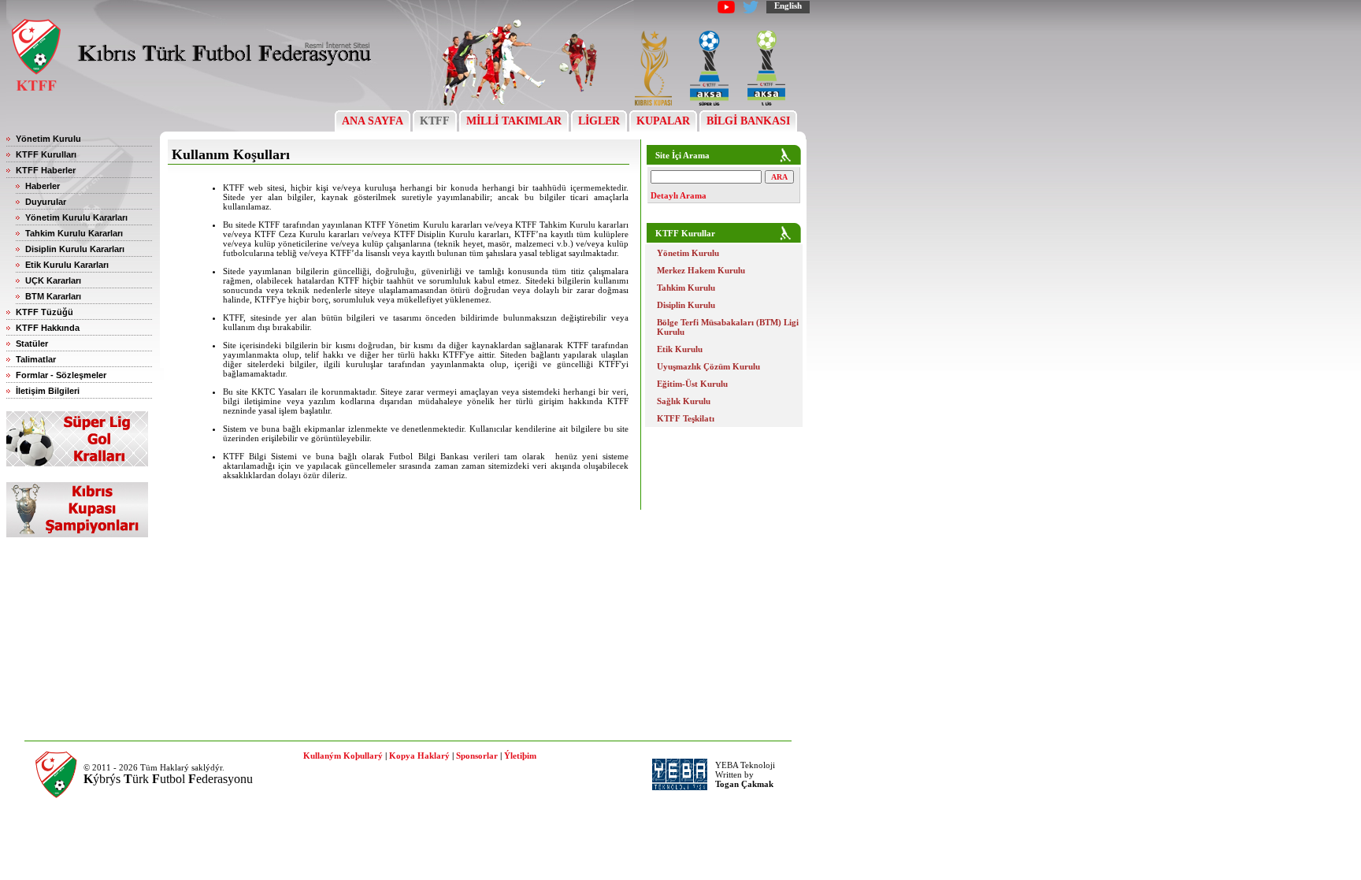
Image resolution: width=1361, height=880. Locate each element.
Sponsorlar (477, 755)
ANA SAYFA (372, 121)
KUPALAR (663, 121)
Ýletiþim (520, 755)
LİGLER (599, 121)
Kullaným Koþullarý (343, 755)
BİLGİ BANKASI (748, 121)
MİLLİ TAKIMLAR (514, 121)
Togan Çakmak (744, 784)
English (788, 5)
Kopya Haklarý (419, 755)
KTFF (435, 121)
